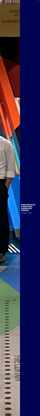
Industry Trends (29, 212)
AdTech (23, 212)
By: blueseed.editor (24, 213)
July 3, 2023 (30, 213)
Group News (25, 212)
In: (21, 212)
